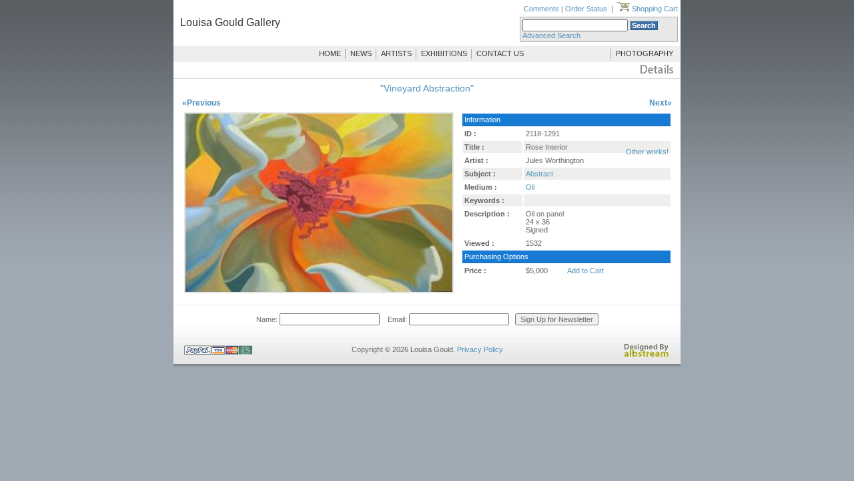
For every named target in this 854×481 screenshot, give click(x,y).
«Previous (201, 103)
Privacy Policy (480, 349)
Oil (530, 187)
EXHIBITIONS (444, 53)
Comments (541, 9)
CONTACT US (500, 53)
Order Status (586, 9)
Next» (660, 103)
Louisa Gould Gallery (230, 22)
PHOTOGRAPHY (644, 53)
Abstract (539, 174)
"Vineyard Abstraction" (427, 88)
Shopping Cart (654, 9)
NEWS (361, 53)
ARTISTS (396, 53)
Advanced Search (551, 35)
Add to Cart (585, 271)
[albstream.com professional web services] (646, 355)
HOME (330, 53)
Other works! (647, 152)
